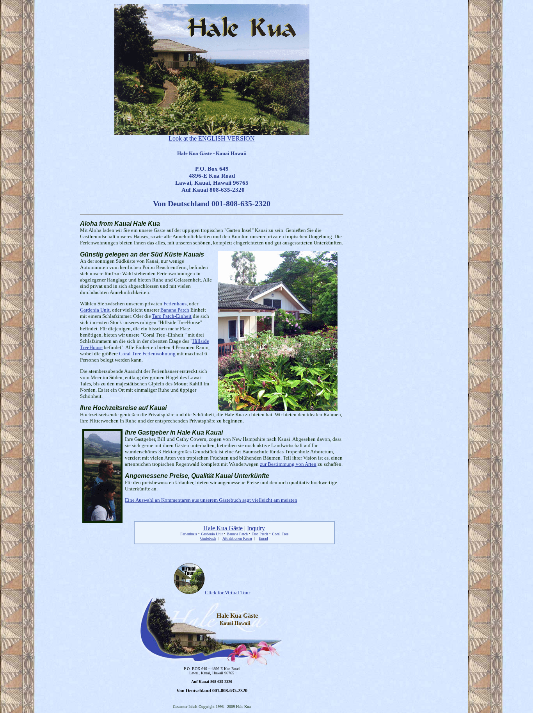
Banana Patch (174, 310)
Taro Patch (260, 534)
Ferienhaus (175, 304)
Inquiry (256, 528)
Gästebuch (208, 538)
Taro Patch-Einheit (172, 316)
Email (263, 538)
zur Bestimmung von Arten (288, 464)
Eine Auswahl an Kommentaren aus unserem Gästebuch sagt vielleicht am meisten (211, 500)
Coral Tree (280, 534)
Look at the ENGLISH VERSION (212, 138)
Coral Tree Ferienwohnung (147, 353)
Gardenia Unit (95, 310)
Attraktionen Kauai (237, 538)
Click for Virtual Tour (227, 592)
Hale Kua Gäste (223, 528)
